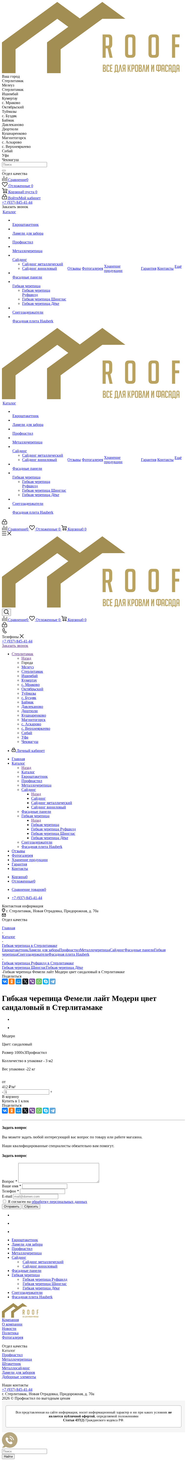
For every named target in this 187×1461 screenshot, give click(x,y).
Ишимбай (29, 676)
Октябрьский (32, 689)
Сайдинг (38, 798)
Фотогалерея (12, 1337)
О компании (12, 1324)
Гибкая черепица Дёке (64, 967)
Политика (10, 1333)
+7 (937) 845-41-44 (17, 202)
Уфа (24, 737)
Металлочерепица (95, 950)
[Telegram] (53, 981)
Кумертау (29, 680)
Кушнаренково (33, 715)
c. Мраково (30, 684)
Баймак (27, 702)
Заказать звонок (15, 646)
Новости (9, 1328)
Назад (26, 658)
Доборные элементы (19, 1377)
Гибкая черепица (45, 825)
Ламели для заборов (18, 1372)
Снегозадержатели (33, 954)
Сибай (26, 733)
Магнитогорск (33, 720)
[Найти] (4, 170)
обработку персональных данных (59, 1202)
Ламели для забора (43, 950)
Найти (8, 1456)
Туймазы (28, 693)
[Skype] (46, 981)
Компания (10, 1320)
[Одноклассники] (12, 981)
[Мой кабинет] (4, 523)
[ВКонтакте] (5, 981)
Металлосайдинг (16, 1368)
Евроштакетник (15, 950)
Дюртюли (29, 711)
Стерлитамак (32, 671)
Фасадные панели (139, 950)
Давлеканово (32, 706)
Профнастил (69, 950)
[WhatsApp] (39, 981)
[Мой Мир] (18, 981)
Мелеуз (27, 667)
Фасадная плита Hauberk (68, 954)
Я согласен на (47, 1202)
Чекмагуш (29, 742)
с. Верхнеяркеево (35, 728)
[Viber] (32, 981)
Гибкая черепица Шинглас (24, 967)
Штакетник (11, 1364)
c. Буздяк (28, 698)
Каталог (28, 772)
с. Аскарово (31, 724)
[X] (25, 981)
